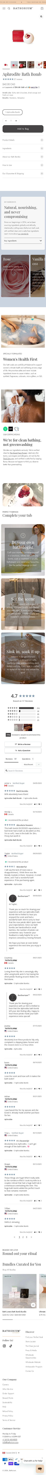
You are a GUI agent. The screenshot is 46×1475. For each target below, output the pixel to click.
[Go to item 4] (30, 65)
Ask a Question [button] (24, 750)
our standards (23, 233)
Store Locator (31, 1341)
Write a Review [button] (24, 744)
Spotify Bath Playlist (30, 607)
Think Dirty (7, 458)
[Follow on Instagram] (4, 1346)
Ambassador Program (34, 1366)
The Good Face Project (18, 453)
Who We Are (8, 1389)
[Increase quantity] (16, 120)
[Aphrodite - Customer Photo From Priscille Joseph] (18, 727)
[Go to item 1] (6, 65)
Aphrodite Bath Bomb (13, 798)
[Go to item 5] (38, 65)
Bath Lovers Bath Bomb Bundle (14, 1311)
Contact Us (30, 1371)
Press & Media (31, 1350)
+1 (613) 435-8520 (10, 1439)
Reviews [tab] (9, 759)
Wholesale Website (33, 1362)
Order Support (8, 1393)
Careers (6, 1384)
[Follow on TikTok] (11, 1346)
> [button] (31, 1237)
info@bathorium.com (10, 1442)
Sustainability (7, 1402)
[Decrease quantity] (6, 120)
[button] (23, 87)
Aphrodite (8, 884)
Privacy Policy (8, 1415)
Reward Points (8, 1398)
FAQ (4, 1406)
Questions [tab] (26, 759)
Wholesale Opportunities (31, 1356)
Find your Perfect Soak (34, 1337)
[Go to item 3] (22, 65)
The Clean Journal (32, 1346)
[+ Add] (33, 1305)
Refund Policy (8, 1411)
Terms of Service (9, 1420)
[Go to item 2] (14, 65)
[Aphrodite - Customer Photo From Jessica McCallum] (28, 727)
